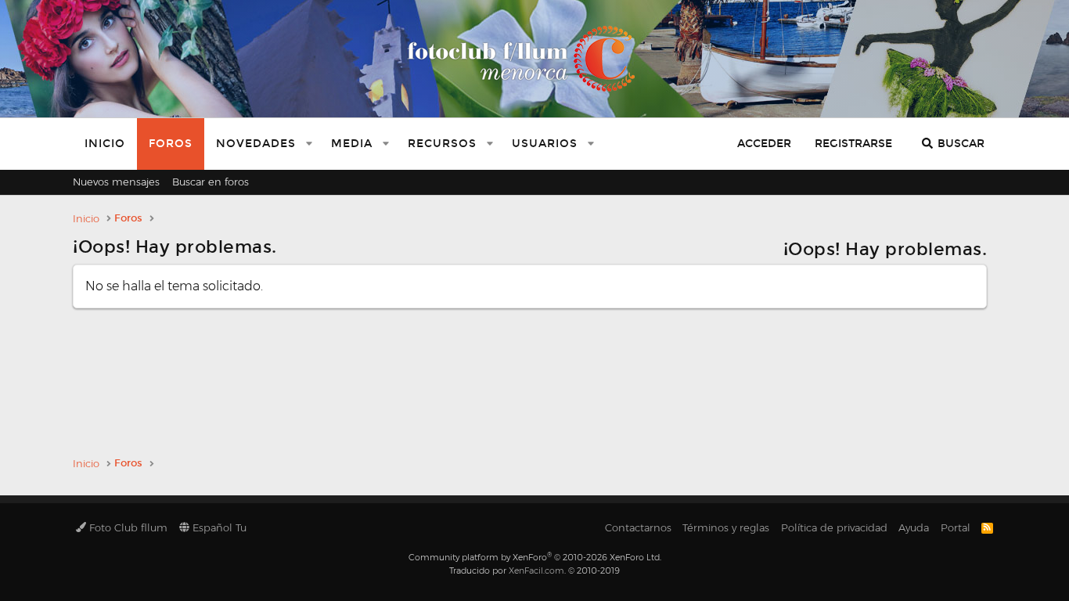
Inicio (105, 143)
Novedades (256, 143)
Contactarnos (638, 527)
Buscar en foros (210, 181)
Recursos (442, 143)
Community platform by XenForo (535, 557)
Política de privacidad (834, 527)
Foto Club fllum (126, 527)
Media (352, 143)
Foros (171, 143)
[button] (309, 144)
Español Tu (218, 527)
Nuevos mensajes (116, 181)
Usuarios (545, 143)
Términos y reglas (725, 527)
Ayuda (913, 527)
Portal (955, 527)
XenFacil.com (536, 570)
